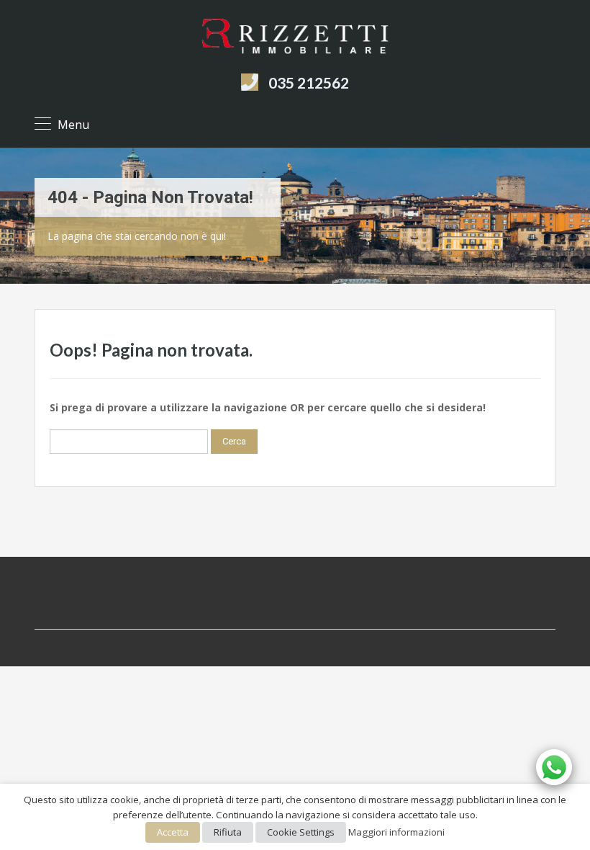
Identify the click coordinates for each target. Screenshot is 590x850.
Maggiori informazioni (396, 832)
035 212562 (308, 82)
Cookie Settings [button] (301, 832)
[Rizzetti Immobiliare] (295, 39)
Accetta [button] (173, 832)
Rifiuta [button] (228, 832)
